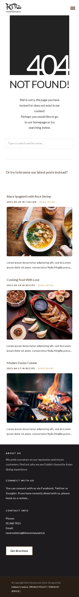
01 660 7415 (13, 523)
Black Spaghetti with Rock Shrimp (29, 196)
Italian (31, 202)
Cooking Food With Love (23, 279)
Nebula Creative (20, 586)
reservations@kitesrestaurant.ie (25, 532)
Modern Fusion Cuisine (22, 363)
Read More (47, 202)
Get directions (19, 550)
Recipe (30, 285)
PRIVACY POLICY (38, 586)
